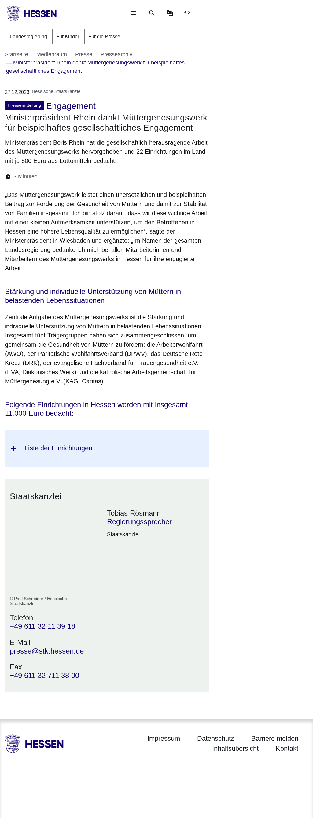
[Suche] (151, 12)
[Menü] (133, 12)
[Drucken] (95, 176)
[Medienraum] (170, 12)
